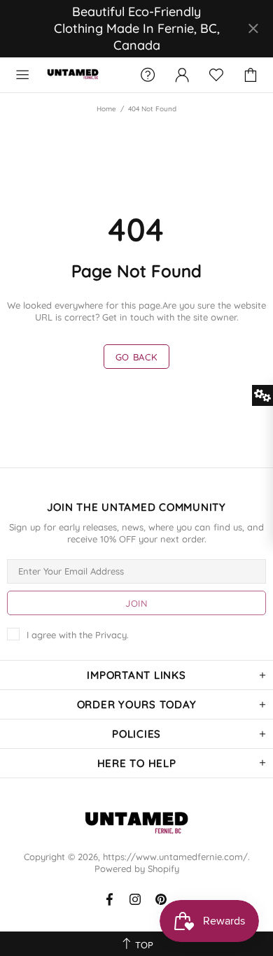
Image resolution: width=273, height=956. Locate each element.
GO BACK (136, 357)
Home (106, 108)
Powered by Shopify (136, 868)
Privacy (111, 634)
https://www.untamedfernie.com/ (73, 75)
